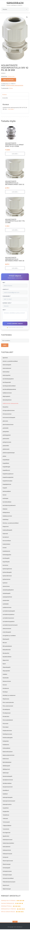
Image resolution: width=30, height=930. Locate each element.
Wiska (11, 88)
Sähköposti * (6, 289)
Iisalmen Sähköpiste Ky (7, 903)
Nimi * (4, 282)
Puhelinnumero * (7, 296)
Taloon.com (11, 76)
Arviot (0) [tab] (5, 98)
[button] (26, 17)
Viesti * (4, 309)
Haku (4, 345)
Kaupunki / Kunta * (7, 303)
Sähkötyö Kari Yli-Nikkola (8, 900)
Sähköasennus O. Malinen (8, 909)
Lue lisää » (11, 109)
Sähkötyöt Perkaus (6, 906)
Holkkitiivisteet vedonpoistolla (14, 85)
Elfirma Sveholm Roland (8, 911)
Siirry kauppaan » (8, 80)
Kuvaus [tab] (4, 94)
